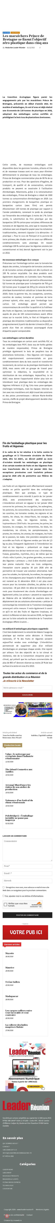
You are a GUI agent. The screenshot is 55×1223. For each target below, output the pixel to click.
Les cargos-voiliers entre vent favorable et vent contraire (18, 1012)
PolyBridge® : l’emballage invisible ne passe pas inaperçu (19, 818)
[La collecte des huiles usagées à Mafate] (40, 1029)
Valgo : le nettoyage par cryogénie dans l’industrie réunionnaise (19, 756)
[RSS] (32, 1130)
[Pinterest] (26, 53)
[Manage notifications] (7, 1216)
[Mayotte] (40, 957)
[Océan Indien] (40, 986)
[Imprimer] (44, 53)
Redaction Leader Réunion (15, 47)
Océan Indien (12, 982)
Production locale (12, 745)
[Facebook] (13, 53)
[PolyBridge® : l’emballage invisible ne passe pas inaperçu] (44, 820)
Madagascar (11, 996)
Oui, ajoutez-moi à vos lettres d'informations (23, 896)
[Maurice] (40, 971)
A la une (6, 33)
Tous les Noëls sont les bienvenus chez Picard (12, 737)
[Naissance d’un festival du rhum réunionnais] (44, 804)
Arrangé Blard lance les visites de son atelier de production (18, 787)
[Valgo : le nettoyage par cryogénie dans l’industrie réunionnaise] (44, 758)
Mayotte (9, 953)
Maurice (9, 967)
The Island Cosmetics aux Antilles (18, 770)
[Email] (38, 53)
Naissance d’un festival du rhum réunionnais (19, 801)
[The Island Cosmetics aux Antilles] (44, 773)
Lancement (15, 33)
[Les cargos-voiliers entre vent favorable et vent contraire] (40, 1014)
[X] (20, 53)
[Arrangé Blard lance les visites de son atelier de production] (44, 789)
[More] (51, 53)
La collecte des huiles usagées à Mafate (16, 1026)
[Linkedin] (32, 53)
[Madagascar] (40, 1000)
